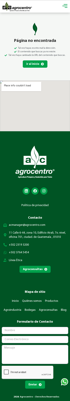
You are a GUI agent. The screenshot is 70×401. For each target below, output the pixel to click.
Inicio (15, 301)
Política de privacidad (35, 205)
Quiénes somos (32, 301)
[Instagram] (43, 191)
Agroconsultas (48, 310)
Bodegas (30, 310)
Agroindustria (12, 310)
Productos (51, 301)
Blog (63, 310)
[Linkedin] (26, 191)
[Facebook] (35, 191)
